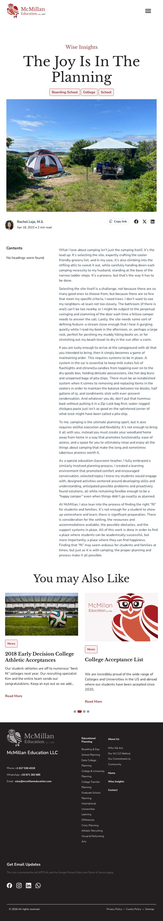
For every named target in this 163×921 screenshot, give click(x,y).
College (89, 92)
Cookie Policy (134, 909)
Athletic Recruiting (92, 830)
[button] (148, 10)
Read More (13, 696)
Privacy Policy (115, 909)
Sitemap (149, 909)
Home (111, 773)
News (11, 644)
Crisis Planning (90, 825)
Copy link (120, 221)
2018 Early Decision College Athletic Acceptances (39, 657)
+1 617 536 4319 (25, 768)
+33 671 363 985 (30, 774)
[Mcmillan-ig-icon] (19, 885)
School (106, 92)
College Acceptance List (114, 660)
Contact (113, 790)
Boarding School (65, 92)
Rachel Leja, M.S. (30, 221)
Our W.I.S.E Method (119, 753)
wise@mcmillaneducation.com (33, 781)
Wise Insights (82, 47)
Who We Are (115, 748)
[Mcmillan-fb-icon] (9, 885)
